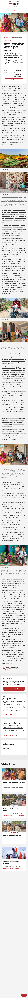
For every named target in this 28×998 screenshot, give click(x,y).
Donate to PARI (13, 689)
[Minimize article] (25, 36)
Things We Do (8, 40)
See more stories (8, 714)
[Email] (16, 735)
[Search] (13, 11)
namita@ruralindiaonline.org (8, 670)
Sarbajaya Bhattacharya (17, 73)
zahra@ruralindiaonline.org (7, 668)
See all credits (14, 79)
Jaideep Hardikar (18, 70)
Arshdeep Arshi (18, 76)
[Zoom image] (25, 15)
